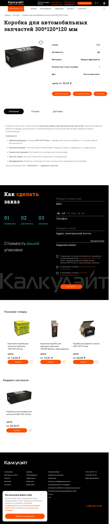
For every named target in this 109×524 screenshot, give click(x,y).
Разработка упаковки (55, 475)
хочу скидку (100, 94)
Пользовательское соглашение (59, 485)
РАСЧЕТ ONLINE (14, 8)
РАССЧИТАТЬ (71, 286)
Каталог (16, 15)
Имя (59, 203)
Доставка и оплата (11, 475)
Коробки (34, 8)
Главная (7, 15)
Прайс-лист (30, 481)
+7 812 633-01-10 (91, 472)
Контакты (70, 8)
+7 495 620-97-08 (91, 475)
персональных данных (88, 258)
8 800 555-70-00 (69, 2)
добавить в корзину (61, 94)
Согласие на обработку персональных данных (64, 488)
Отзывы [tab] (35, 111)
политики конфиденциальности (73, 274)
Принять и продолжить (25, 516)
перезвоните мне (84, 3)
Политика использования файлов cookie (62, 491)
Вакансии (7, 481)
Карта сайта (30, 485)
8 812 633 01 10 (57, 2)
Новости (7, 478)
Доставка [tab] (58, 111)
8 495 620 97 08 (57, 4)
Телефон (61, 218)
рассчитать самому (82, 94)
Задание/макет (66, 245)
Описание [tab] (14, 111)
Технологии (52, 478)
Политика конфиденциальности (59, 481)
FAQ (49, 497)
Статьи (50, 494)
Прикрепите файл (97, 241)
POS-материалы (45, 8)
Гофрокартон (59, 8)
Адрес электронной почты (73, 233)
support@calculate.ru (69, 4)
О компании (81, 8)
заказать (18, 362)
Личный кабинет (54, 472)
